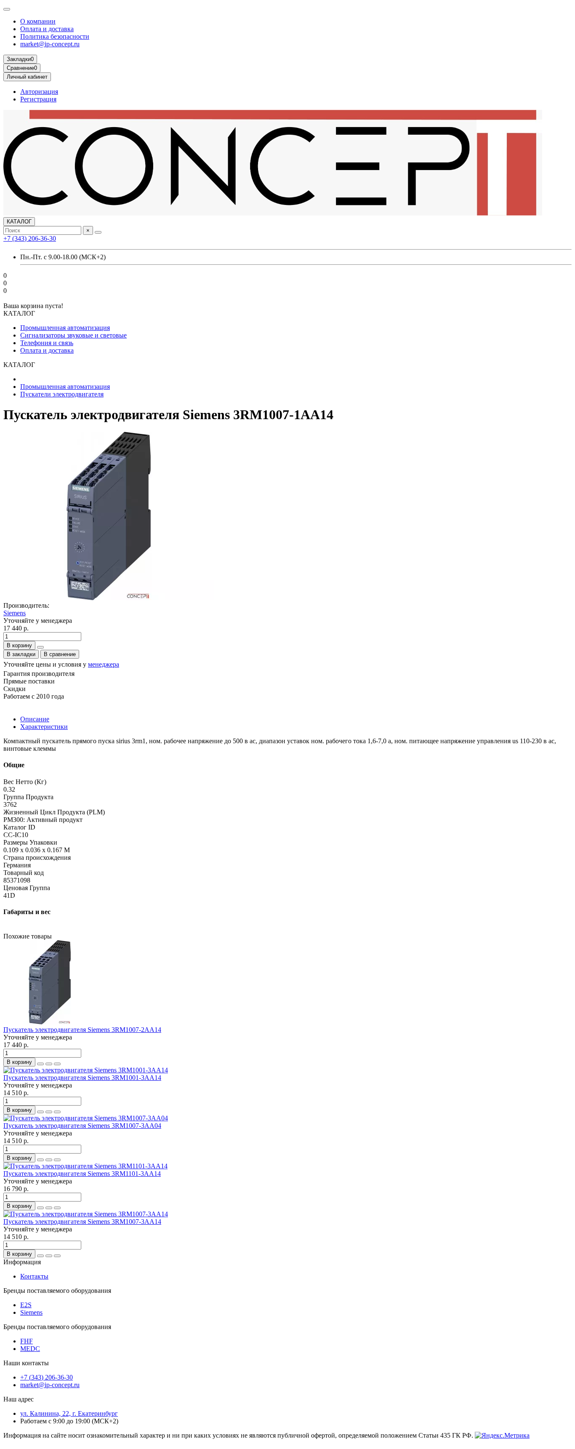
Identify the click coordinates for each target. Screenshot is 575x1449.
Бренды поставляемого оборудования (57, 1290)
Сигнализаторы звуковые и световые (73, 335)
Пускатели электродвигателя (62, 394)
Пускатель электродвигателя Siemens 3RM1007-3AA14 (82, 1221)
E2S (26, 1304)
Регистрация (38, 99)
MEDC (30, 1348)
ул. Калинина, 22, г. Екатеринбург (69, 1413)
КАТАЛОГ (19, 221)
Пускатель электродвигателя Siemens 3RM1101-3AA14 (82, 1173)
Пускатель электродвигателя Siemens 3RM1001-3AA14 (82, 1077)
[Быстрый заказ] (40, 647)
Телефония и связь (46, 342)
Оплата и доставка (47, 28)
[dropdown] (6, 9)
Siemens (14, 613)
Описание (34, 719)
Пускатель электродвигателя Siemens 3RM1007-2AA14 (82, 1029)
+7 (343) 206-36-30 (29, 238)
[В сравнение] (57, 1064)
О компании (38, 21)
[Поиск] (98, 232)
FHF (26, 1341)
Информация (22, 1262)
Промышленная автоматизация (65, 327)
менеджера (103, 664)
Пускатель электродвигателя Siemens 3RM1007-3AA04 (82, 1125)
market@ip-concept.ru (50, 44)
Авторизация (39, 91)
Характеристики (44, 726)
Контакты (34, 1276)
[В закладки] (48, 1064)
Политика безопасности (54, 36)
